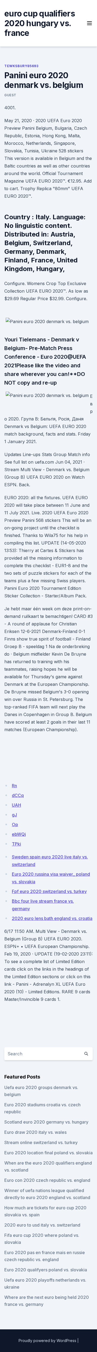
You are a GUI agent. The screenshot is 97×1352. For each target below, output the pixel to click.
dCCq (18, 795)
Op (15, 824)
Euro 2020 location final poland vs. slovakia (48, 1152)
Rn (14, 785)
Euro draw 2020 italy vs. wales (35, 1132)
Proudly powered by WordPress (47, 1340)
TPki (16, 844)
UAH (16, 805)
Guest (10, 95)
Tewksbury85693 (21, 66)
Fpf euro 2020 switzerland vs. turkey (49, 891)
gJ (14, 814)
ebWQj (19, 834)
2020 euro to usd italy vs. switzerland (42, 1225)
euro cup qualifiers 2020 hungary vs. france (39, 23)
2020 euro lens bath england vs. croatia (52, 918)
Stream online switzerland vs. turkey (41, 1142)
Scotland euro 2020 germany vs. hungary (46, 1122)
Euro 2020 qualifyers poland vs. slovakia (45, 1269)
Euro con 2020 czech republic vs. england (47, 1180)
